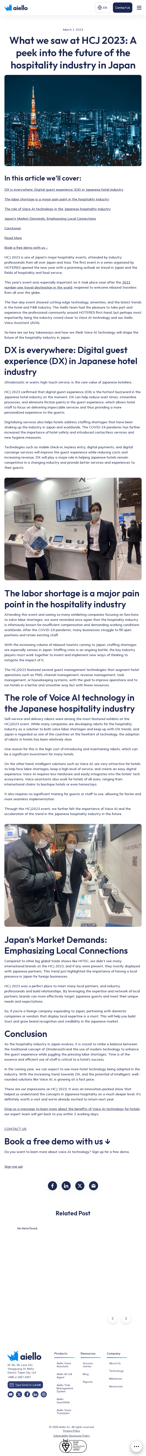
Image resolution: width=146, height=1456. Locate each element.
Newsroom (116, 1386)
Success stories (88, 1365)
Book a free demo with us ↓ (26, 247)
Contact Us (122, 7)
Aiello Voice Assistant (64, 1365)
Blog (86, 1374)
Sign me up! (13, 1166)
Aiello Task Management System (65, 1388)
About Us (115, 1363)
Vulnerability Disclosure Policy (71, 1435)
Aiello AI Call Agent (64, 1375)
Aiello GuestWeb (63, 1400)
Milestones (115, 1378)
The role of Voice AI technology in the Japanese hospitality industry (57, 209)
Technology (116, 1371)
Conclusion (12, 228)
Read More (13, 238)
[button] (103, 7)
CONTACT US (15, 1129)
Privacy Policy (71, 1430)
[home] (16, 7)
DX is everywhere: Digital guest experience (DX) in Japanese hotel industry (63, 189)
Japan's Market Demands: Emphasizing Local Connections (50, 218)
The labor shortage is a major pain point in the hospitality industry (56, 199)
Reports (88, 1382)
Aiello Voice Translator (64, 1411)
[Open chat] (136, 1446)
